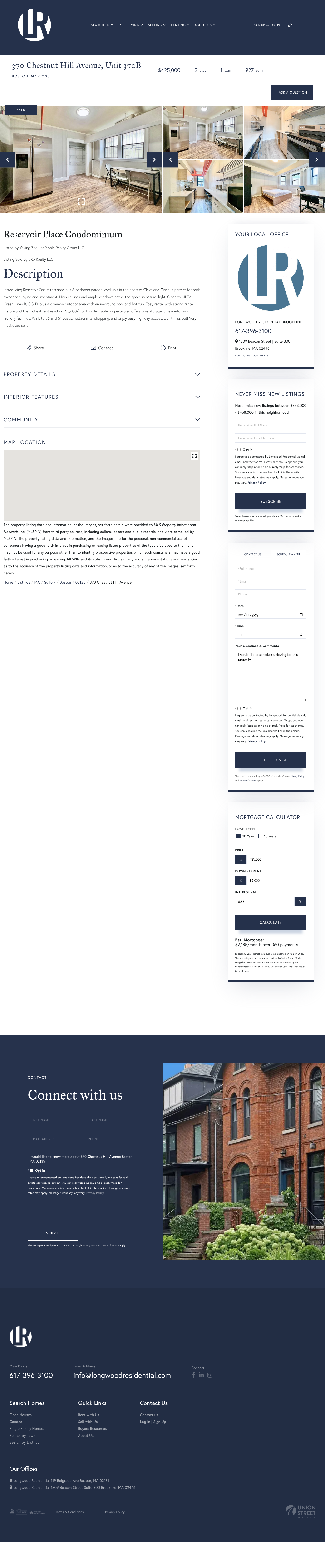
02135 (80, 582)
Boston (65, 582)
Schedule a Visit (288, 554)
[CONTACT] (292, 92)
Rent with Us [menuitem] (88, 1414)
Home (8, 582)
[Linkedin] (201, 1375)
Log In (275, 25)
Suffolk (49, 582)
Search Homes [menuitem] (104, 25)
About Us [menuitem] (203, 25)
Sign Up (259, 25)
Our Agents (260, 355)
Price (239, 850)
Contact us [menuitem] (149, 1414)
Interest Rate (246, 892)
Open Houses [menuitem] (21, 1414)
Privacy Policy (256, 482)
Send (53, 1234)
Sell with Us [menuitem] (88, 1421)
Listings (23, 582)
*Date (239, 606)
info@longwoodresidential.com (122, 1375)
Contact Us (242, 355)
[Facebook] (193, 1375)
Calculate (271, 922)
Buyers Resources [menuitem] (92, 1428)
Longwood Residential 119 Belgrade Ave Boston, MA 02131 (60, 1480)
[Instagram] (209, 1375)
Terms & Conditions (69, 1511)
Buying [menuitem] (132, 25)
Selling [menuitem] (155, 25)
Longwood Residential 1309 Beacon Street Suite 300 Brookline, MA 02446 (73, 1487)
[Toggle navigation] (304, 25)
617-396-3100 (253, 331)
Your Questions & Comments (257, 646)
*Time (239, 626)
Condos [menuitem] (16, 1421)
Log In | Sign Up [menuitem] (153, 1421)
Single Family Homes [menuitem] (27, 1428)
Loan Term (245, 828)
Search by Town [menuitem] (22, 1435)
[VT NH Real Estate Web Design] (300, 1511)
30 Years (248, 836)
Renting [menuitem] (178, 25)
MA (37, 582)
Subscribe (270, 501)
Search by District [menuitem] (24, 1442)
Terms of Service (248, 780)
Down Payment (248, 871)
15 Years (270, 836)
